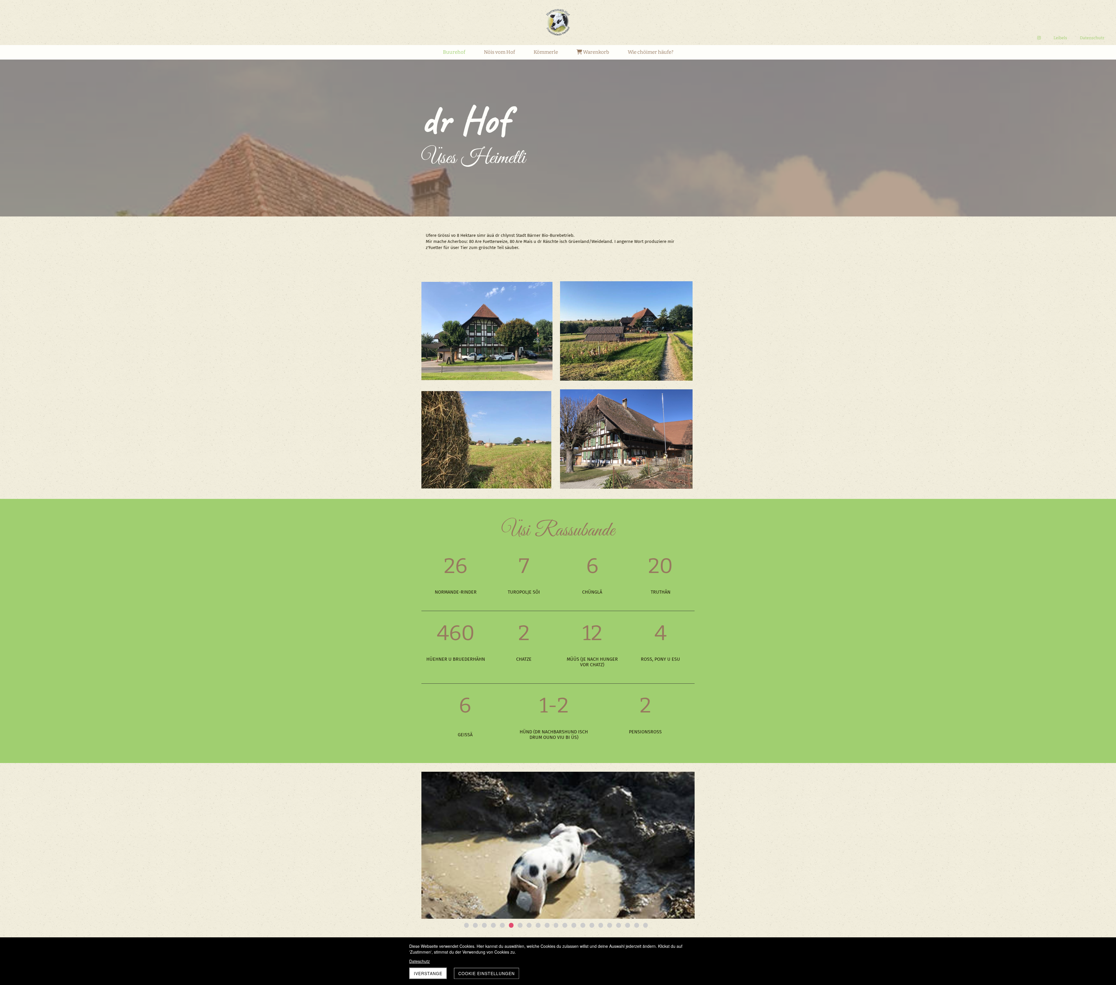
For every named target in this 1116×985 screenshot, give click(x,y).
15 (591, 925)
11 (556, 925)
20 (636, 925)
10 (547, 925)
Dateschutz (419, 961)
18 (618, 925)
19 (627, 925)
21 (645, 925)
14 (582, 925)
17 (609, 925)
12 (564, 925)
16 (600, 925)
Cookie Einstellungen (486, 973)
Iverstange (428, 973)
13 (573, 925)
